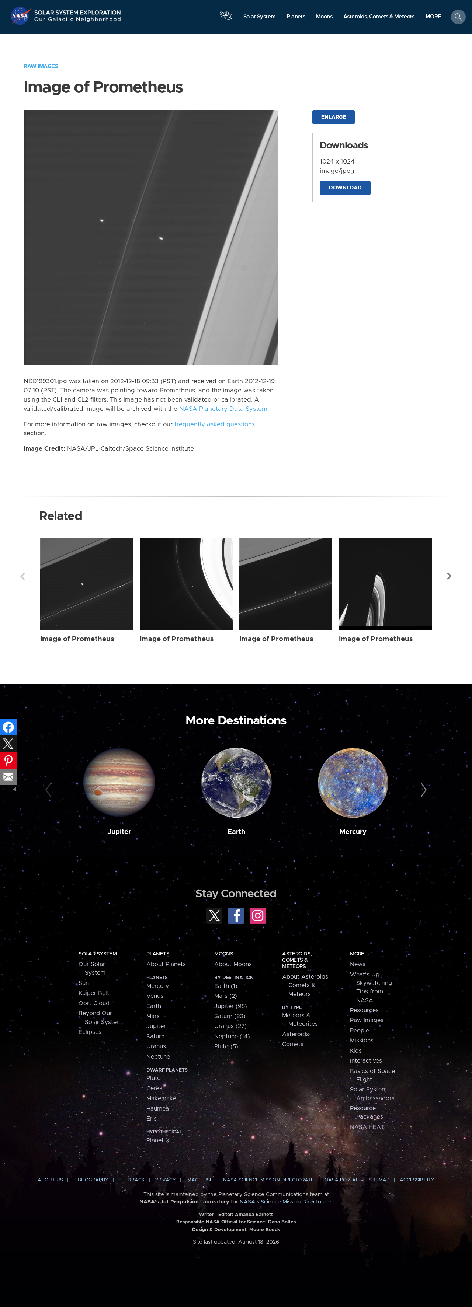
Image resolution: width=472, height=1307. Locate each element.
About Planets (166, 964)
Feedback (132, 1180)
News (357, 964)
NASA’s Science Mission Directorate (286, 1202)
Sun (84, 983)
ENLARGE (333, 117)
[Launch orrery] (226, 19)
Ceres (154, 1088)
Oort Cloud (94, 1003)
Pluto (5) (226, 1046)
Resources (364, 1010)
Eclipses (90, 1032)
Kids (356, 1051)
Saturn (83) (230, 1016)
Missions (362, 1041)
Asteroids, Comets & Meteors (297, 960)
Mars (153, 1016)
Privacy (165, 1180)
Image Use (199, 1180)
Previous (22, 576)
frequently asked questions (214, 424)
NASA (21, 16)
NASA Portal (341, 1180)
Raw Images (41, 66)
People (359, 1031)
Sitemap (379, 1180)
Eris (151, 1119)
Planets (157, 954)
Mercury (353, 831)
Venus (154, 996)
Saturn (155, 1036)
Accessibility (417, 1180)
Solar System (98, 954)
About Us (50, 1180)
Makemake (161, 1098)
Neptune (158, 1057)
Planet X (158, 1140)
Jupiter (119, 831)
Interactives (366, 1061)
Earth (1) (225, 986)
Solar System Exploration (78, 10)
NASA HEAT (367, 1127)
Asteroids (295, 1034)
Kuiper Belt (94, 993)
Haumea (157, 1109)
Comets (292, 1044)
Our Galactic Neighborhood (78, 21)
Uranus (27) (230, 1026)
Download (345, 188)
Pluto (153, 1078)
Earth (236, 831)
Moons (223, 954)
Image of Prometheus (77, 639)
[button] (433, 17)
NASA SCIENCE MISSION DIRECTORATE (268, 1180)
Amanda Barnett (254, 1214)
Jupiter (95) (230, 1006)
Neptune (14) (232, 1036)
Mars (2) (225, 996)
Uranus (156, 1046)
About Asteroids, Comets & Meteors (306, 985)
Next (449, 576)
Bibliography (90, 1180)
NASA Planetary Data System (223, 409)
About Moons (233, 964)
